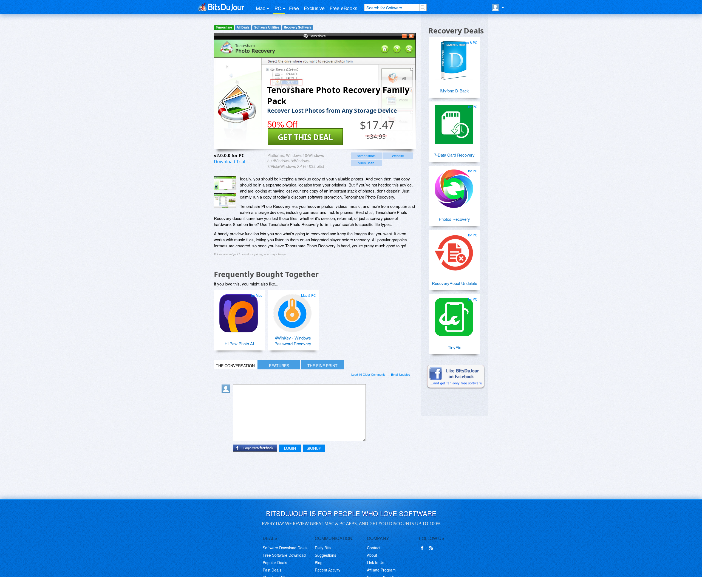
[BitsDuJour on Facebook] (423, 547)
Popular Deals (275, 562)
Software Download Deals (285, 547)
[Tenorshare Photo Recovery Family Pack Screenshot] (225, 183)
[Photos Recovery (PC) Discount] (454, 186)
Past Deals (272, 570)
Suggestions (325, 555)
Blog (318, 562)
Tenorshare (224, 27)
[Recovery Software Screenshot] (225, 200)
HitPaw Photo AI (239, 343)
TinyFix (454, 347)
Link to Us (375, 562)
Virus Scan (366, 162)
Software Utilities (266, 27)
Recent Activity (327, 570)
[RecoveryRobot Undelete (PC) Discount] (454, 251)
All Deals (243, 27)
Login (290, 448)
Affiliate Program (381, 570)
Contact (373, 547)
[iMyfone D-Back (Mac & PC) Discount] (454, 58)
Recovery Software (297, 27)
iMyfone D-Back (454, 91)
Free (294, 8)
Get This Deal (305, 137)
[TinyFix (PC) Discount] (454, 315)
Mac (260, 8)
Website (398, 155)
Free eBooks (343, 8)
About (372, 555)
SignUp (314, 448)
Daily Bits (323, 547)
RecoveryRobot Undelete (454, 283)
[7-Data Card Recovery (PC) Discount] (454, 122)
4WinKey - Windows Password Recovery (292, 340)
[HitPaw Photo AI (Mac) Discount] (238, 311)
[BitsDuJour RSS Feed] (432, 547)
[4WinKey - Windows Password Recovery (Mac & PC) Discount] (292, 311)
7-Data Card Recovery (454, 155)
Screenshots (366, 155)
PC (277, 8)
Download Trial (229, 162)
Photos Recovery (454, 219)
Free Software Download (284, 555)
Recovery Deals (456, 31)
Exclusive (314, 8)
